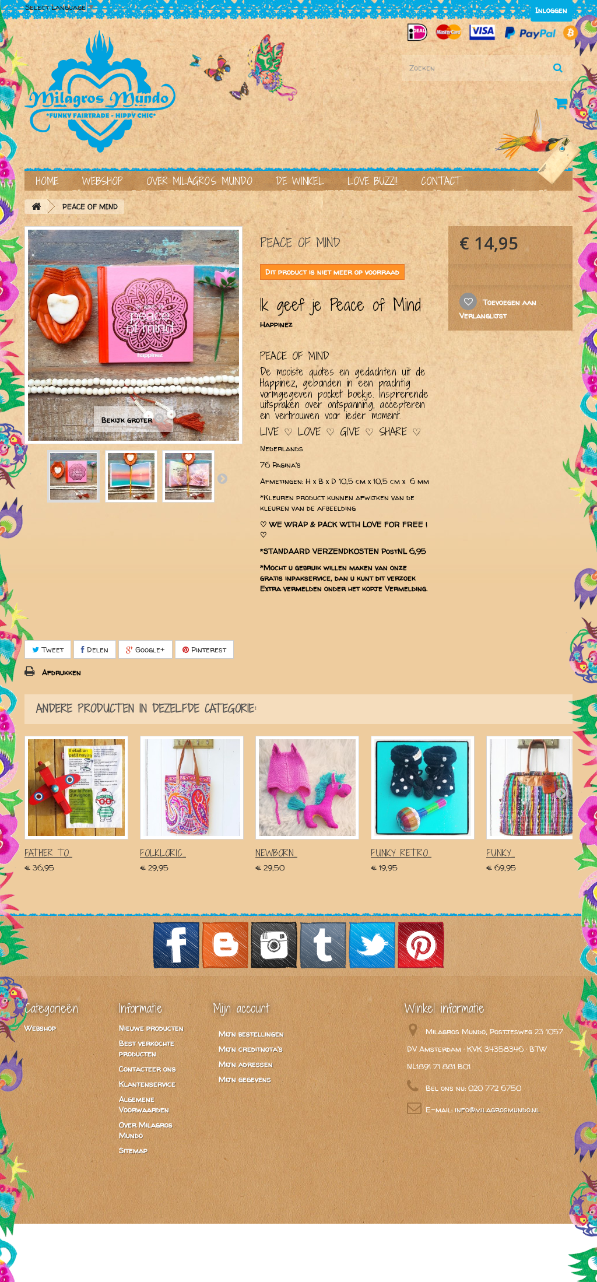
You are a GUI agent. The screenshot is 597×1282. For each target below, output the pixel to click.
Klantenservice (147, 1084)
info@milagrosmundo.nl (497, 1109)
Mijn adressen (246, 1064)
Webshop (102, 181)
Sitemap (133, 1150)
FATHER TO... (48, 853)
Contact (441, 181)
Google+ (149, 649)
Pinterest (207, 649)
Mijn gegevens (245, 1079)
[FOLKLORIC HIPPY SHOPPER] (192, 788)
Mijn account (241, 1008)
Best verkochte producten (146, 1048)
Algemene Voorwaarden (144, 1104)
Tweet (51, 649)
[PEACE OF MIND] (73, 476)
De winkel (300, 181)
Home (47, 181)
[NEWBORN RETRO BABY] (307, 788)
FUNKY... (500, 853)
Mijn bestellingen (251, 1033)
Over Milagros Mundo (199, 181)
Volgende (222, 478)
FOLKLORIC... (163, 853)
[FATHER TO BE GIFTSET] (76, 788)
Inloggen (551, 10)
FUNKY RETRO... (401, 853)
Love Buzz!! (372, 181)
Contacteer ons (147, 1068)
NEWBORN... (276, 853)
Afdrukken (61, 672)
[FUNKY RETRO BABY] (423, 788)
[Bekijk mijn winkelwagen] (563, 105)
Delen (96, 649)
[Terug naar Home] (36, 206)
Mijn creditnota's (251, 1049)
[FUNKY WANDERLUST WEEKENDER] (538, 788)
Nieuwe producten (151, 1028)
